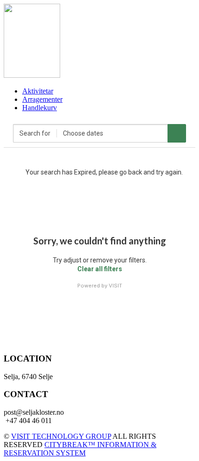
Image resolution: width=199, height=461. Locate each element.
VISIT (115, 285)
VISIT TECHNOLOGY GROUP (61, 436)
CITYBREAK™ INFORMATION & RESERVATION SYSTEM (80, 449)
